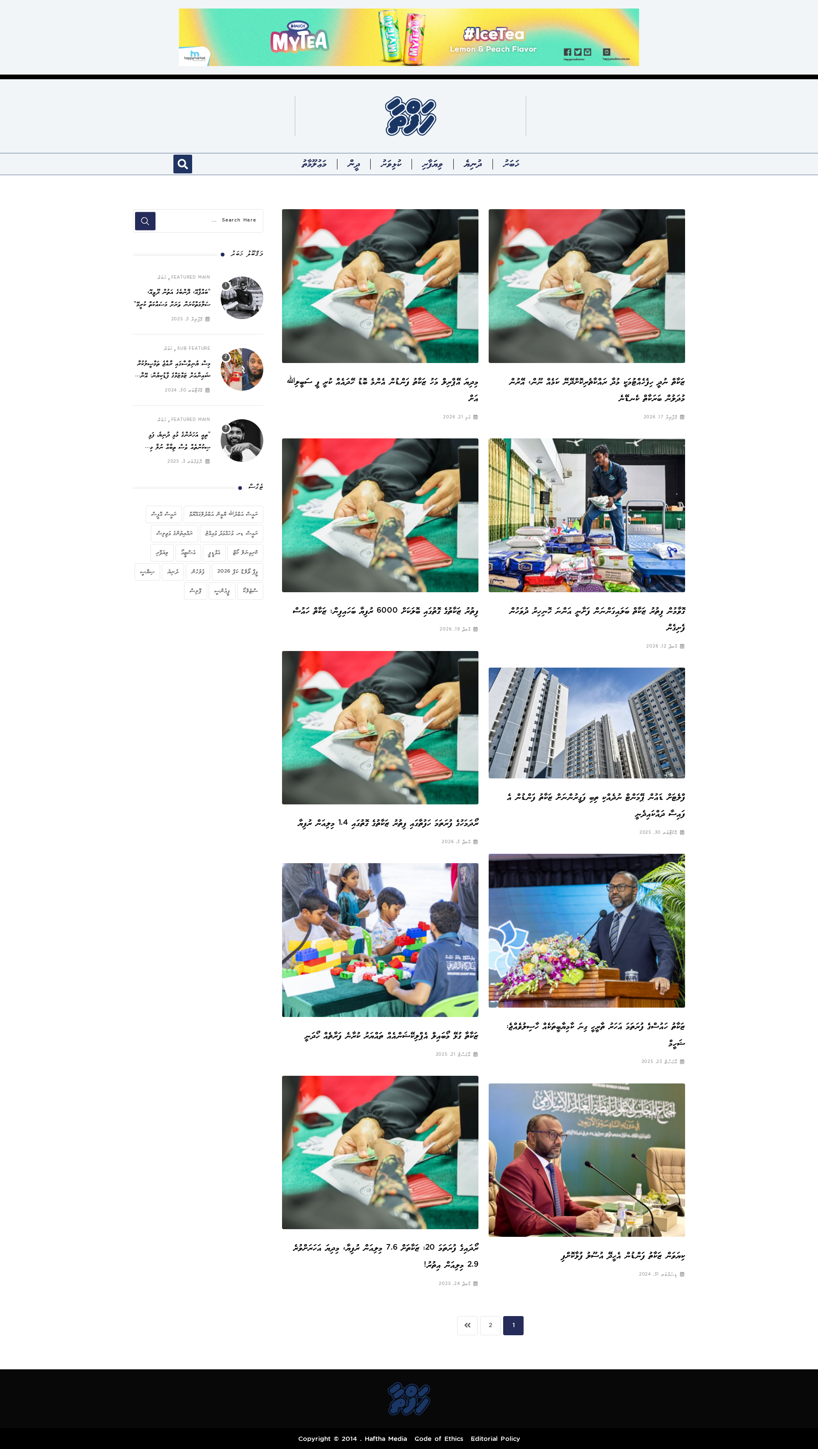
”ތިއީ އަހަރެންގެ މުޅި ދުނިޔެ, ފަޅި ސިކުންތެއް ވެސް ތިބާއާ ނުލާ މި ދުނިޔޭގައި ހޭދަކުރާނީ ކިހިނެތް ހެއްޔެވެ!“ (172, 447)
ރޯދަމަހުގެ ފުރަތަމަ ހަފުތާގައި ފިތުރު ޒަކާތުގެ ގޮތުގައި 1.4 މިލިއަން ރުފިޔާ (388, 823)
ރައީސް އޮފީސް (163, 514)
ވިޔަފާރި (432, 164)
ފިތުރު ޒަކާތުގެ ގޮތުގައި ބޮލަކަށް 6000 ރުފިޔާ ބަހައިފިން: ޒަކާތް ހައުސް (385, 611)
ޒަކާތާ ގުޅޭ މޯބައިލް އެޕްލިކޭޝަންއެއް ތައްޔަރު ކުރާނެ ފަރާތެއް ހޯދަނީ (391, 1035)
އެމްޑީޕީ (214, 553)
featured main (190, 277)
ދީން (354, 164)
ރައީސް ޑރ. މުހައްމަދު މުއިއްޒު (231, 533)
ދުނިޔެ (473, 164)
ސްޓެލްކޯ (250, 591)
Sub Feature (193, 348)
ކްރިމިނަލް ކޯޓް (245, 553)
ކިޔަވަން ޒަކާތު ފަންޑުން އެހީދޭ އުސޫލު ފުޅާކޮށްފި (623, 1255)
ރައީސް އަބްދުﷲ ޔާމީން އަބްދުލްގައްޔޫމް (223, 514)
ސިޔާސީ (147, 572)
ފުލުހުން (197, 572)
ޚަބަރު (511, 164)
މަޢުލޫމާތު (314, 164)
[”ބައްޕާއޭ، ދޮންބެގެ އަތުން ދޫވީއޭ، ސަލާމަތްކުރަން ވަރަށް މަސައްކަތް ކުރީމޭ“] (242, 298)
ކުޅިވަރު (391, 164)
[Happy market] (409, 36)
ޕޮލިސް (196, 591)
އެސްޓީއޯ (188, 553)
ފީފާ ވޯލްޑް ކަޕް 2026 (237, 572)
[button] (182, 164)
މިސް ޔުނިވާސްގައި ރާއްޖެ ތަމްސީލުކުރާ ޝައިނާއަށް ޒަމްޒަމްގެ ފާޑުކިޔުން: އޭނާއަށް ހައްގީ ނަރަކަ (171, 376)
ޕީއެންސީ (222, 591)
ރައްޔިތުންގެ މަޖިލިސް (174, 533)
